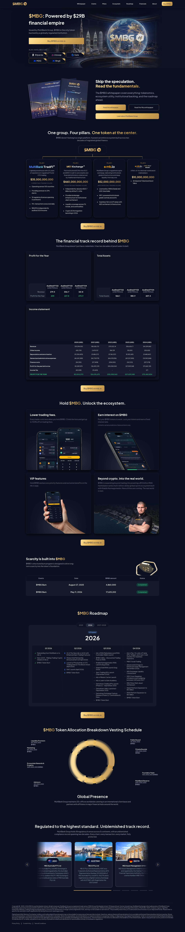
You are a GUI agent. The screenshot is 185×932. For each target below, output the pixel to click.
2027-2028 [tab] (101, 625)
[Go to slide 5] (143, 890)
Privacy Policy (16, 923)
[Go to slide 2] (116, 890)
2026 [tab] (90, 625)
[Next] (158, 864)
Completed (142, 585)
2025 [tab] (81, 625)
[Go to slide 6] (152, 890)
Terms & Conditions (40, 923)
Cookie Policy (27, 923)
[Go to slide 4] (134, 890)
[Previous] (27, 864)
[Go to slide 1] (92, 890)
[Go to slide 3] (125, 890)
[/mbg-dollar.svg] (20, 4)
